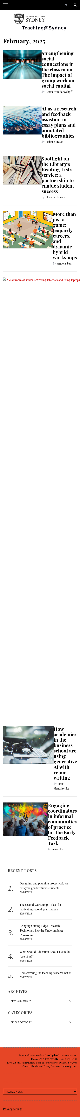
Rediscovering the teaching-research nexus (45, 973)
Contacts (26, 1066)
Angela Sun (64, 263)
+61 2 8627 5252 (47, 1058)
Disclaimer (37, 1066)
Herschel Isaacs (55, 197)
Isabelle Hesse (54, 142)
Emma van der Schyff (59, 92)
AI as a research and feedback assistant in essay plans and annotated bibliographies (59, 122)
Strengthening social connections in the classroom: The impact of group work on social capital (58, 69)
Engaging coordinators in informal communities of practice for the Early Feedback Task (62, 824)
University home (69, 1066)
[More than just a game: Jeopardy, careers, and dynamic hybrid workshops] (28, 229)
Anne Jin (57, 849)
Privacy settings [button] (12, 1109)
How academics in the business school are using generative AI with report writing (65, 753)
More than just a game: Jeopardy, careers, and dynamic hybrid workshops (65, 235)
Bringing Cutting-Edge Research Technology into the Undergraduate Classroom (41, 930)
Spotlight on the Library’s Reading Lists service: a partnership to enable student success (58, 174)
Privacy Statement (51, 1066)
